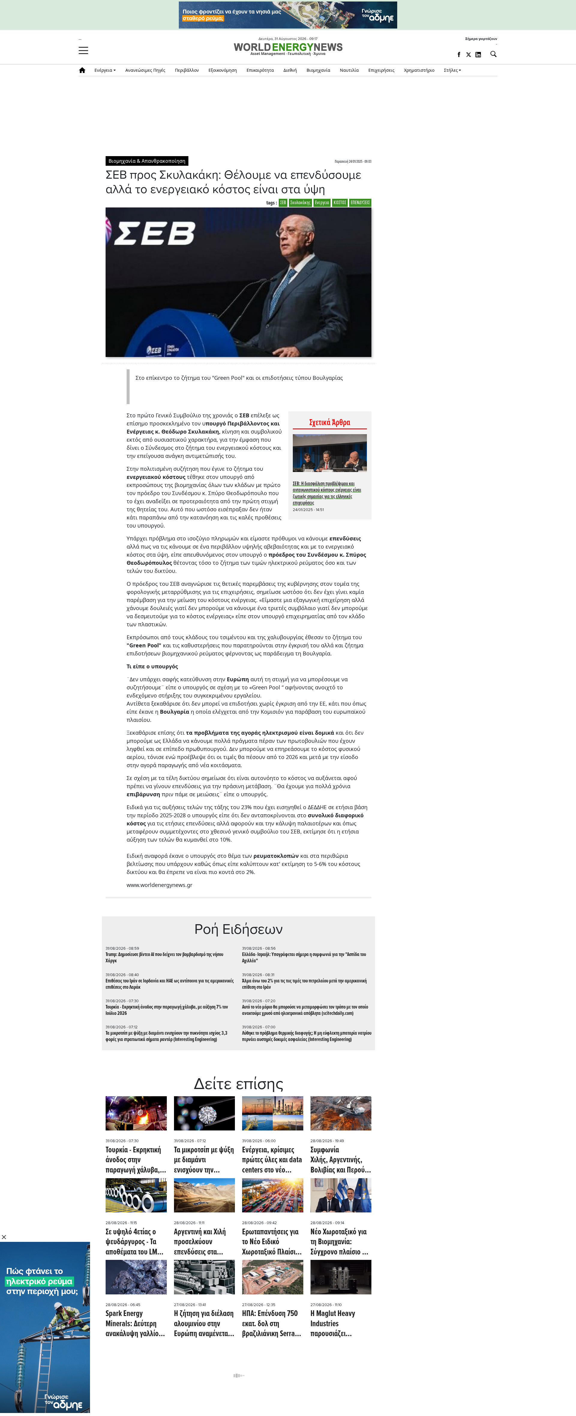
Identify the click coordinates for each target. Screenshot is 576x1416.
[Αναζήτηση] (491, 54)
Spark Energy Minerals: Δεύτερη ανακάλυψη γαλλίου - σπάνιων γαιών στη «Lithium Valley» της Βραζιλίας (136, 1324)
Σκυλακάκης (300, 202)
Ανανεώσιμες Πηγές (145, 70)
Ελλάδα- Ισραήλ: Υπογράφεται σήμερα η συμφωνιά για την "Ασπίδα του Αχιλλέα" (304, 958)
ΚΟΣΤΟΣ (340, 202)
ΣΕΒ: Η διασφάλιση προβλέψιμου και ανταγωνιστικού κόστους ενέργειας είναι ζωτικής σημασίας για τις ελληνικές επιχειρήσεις (327, 493)
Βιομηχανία (318, 70)
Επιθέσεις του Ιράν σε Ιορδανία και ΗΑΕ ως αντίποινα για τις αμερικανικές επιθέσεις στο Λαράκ (170, 984)
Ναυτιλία (349, 70)
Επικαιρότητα (260, 70)
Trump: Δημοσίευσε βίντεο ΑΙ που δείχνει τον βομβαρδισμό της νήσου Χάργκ (164, 958)
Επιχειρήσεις (381, 70)
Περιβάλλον (187, 70)
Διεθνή (290, 70)
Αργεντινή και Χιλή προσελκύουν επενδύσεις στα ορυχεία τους (200, 1242)
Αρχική (84, 70)
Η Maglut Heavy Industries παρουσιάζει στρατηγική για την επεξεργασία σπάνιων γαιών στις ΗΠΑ (338, 1324)
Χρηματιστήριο (419, 70)
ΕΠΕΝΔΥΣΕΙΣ (360, 202)
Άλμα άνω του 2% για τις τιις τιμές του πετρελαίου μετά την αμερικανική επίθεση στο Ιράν (304, 984)
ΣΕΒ (283, 202)
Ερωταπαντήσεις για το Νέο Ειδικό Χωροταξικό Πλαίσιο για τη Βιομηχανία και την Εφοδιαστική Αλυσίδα (272, 1242)
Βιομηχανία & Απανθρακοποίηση (147, 161)
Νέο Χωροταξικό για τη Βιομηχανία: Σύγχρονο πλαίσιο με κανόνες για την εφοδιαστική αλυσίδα (340, 1242)
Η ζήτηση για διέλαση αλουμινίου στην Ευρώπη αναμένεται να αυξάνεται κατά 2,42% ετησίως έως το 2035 (204, 1324)
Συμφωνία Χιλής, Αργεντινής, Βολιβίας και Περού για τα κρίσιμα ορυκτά (340, 1160)
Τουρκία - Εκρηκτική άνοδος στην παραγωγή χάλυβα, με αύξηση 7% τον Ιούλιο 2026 (167, 1010)
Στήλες (451, 70)
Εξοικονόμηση (222, 70)
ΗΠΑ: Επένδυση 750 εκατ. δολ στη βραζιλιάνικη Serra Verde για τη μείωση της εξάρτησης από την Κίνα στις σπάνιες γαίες (272, 1324)
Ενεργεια (322, 202)
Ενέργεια (103, 70)
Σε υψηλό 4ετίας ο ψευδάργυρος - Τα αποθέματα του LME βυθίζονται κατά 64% (135, 1242)
